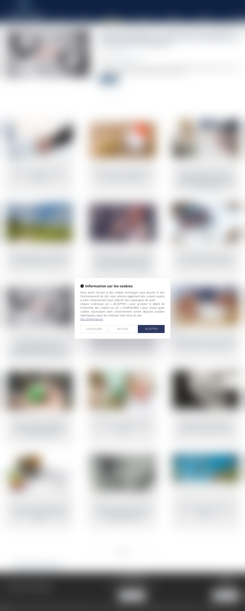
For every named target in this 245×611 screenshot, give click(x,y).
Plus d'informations (91, 319)
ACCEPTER (151, 329)
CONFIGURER (94, 329)
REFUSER (122, 329)
